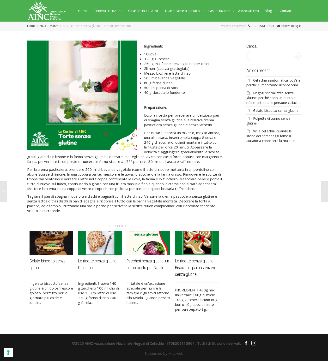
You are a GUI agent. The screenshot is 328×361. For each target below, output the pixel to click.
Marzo (54, 26)
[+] (51, 243)
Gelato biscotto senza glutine (275, 110)
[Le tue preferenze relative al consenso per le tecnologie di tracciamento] (8, 352)
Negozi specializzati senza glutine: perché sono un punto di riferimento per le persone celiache (273, 98)
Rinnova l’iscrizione (107, 10)
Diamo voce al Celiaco (183, 10)
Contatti (286, 10)
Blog (269, 10)
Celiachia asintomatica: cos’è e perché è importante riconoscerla (273, 82)
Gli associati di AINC (143, 10)
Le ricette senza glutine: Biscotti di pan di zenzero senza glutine (195, 267)
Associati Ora (248, 10)
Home (83, 10)
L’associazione (219, 10)
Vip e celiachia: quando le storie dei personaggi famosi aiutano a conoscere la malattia (271, 136)
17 (64, 26)
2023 (42, 26)
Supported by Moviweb (164, 353)
